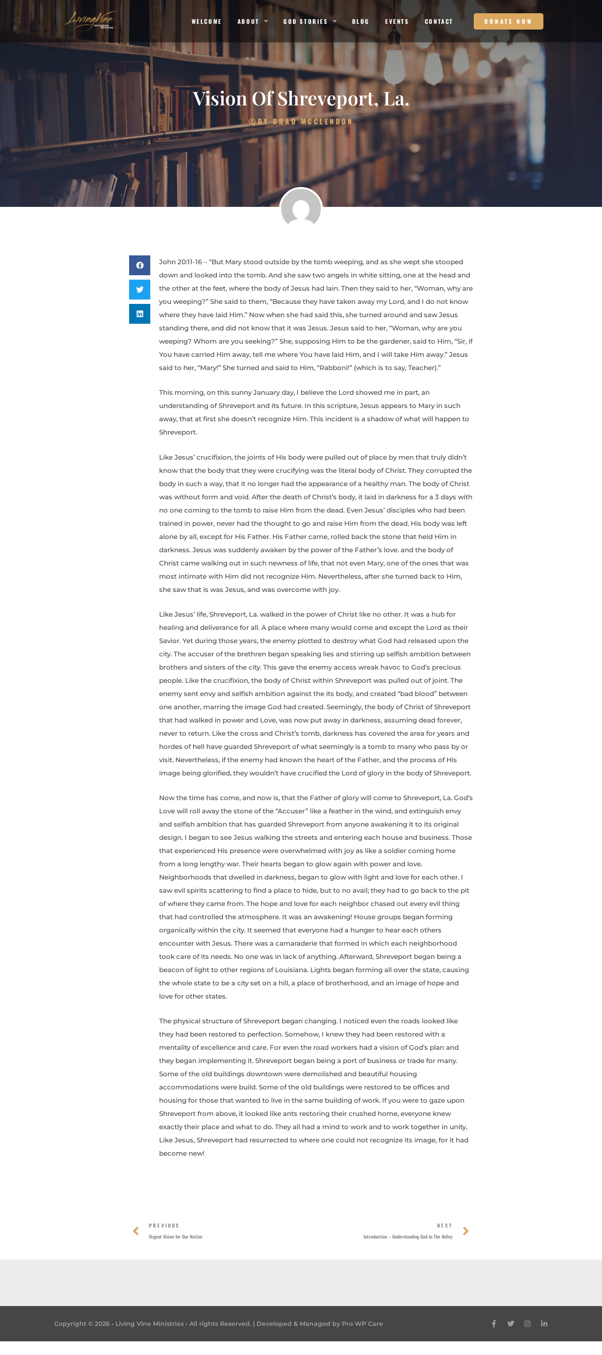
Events (397, 21)
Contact (439, 21)
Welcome (207, 21)
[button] (139, 265)
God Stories (305, 21)
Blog (361, 21)
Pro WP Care (362, 1324)
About (249, 21)
